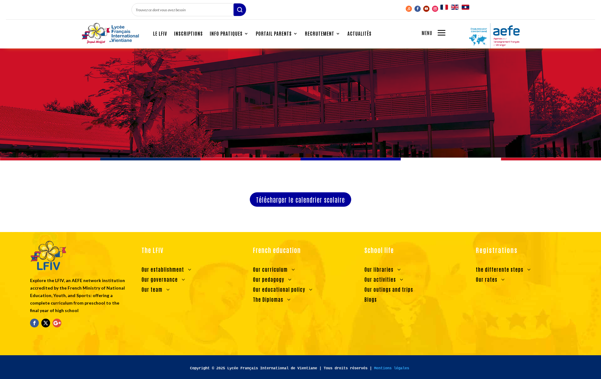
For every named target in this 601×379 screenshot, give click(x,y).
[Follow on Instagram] (435, 9)
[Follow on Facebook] (417, 9)
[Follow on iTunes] (409, 9)
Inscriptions (188, 33)
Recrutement (319, 33)
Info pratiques (226, 33)
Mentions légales (391, 368)
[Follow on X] (45, 323)
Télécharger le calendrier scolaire (300, 199)
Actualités (359, 33)
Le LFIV (160, 33)
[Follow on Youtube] (426, 9)
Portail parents (274, 33)
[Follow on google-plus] (57, 323)
